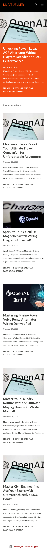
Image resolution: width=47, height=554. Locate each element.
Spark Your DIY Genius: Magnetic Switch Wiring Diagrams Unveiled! (20, 236)
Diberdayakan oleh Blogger (25, 546)
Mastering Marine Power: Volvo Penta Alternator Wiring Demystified (21, 319)
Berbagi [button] (7, 88)
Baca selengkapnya (13, 91)
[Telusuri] (36, 4)
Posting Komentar (23, 88)
